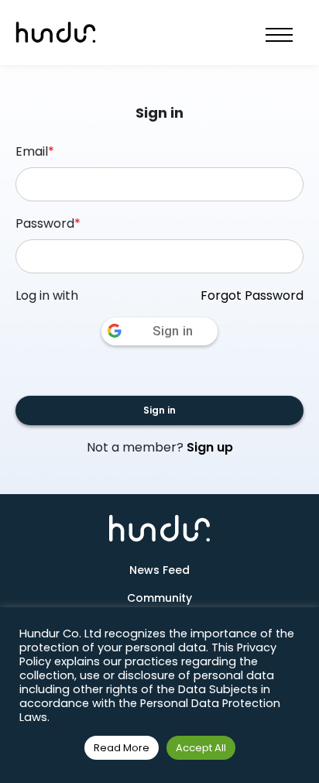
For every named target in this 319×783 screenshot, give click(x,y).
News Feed (159, 570)
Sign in (159, 410)
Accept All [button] (201, 747)
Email (34, 151)
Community (159, 598)
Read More (121, 747)
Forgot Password (252, 295)
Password (48, 223)
